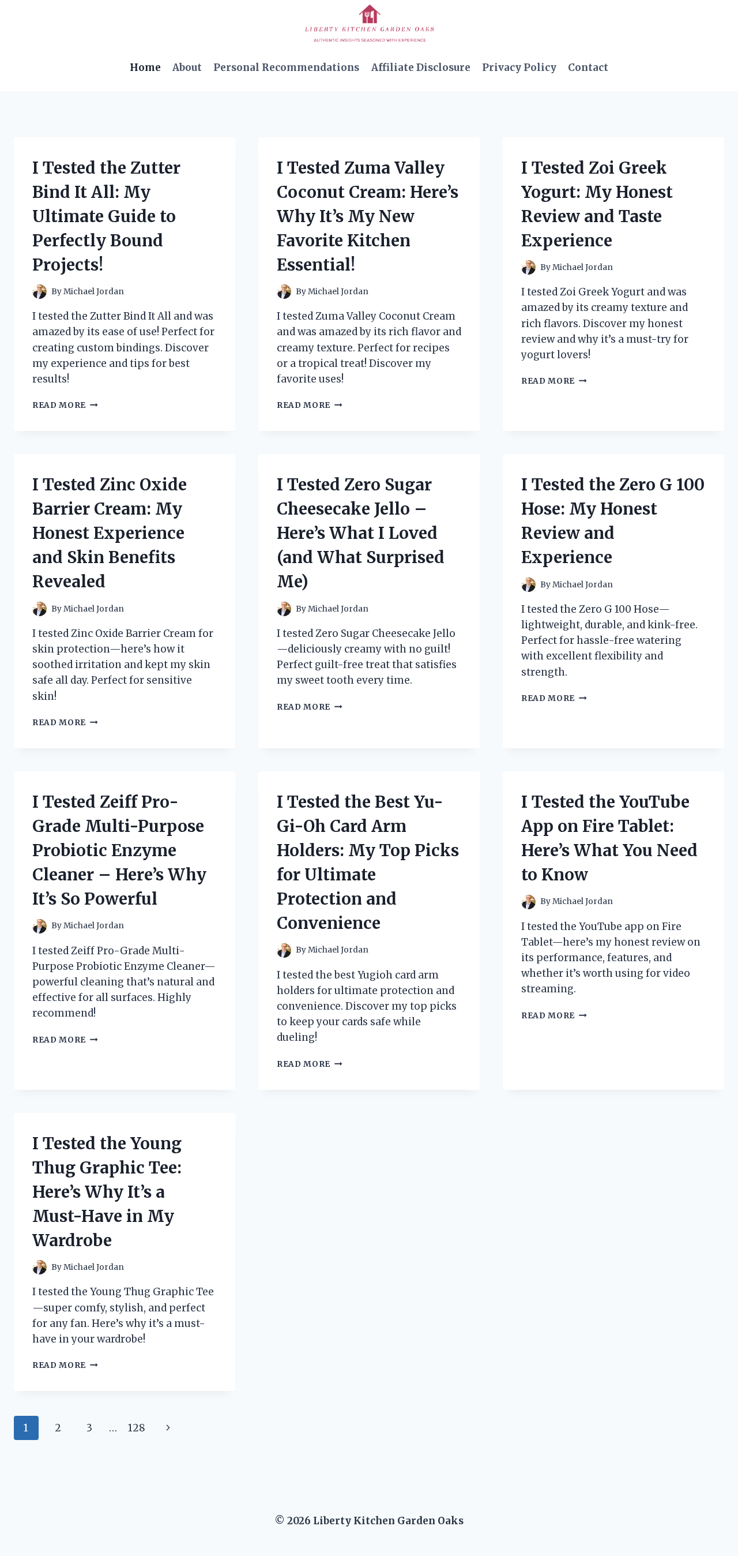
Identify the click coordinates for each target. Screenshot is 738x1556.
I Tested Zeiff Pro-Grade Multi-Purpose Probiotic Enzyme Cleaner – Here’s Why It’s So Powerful (119, 850)
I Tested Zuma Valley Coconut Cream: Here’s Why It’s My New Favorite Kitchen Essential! (367, 216)
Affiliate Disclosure (420, 67)
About (187, 67)
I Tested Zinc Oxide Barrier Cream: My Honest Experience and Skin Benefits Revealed (109, 533)
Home (145, 67)
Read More (65, 405)
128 (136, 1428)
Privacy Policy (519, 67)
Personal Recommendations (286, 67)
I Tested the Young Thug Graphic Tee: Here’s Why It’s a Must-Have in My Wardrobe (107, 1192)
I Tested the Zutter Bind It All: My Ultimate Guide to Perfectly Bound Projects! (106, 216)
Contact (588, 67)
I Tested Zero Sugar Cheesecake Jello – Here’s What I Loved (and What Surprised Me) (361, 533)
